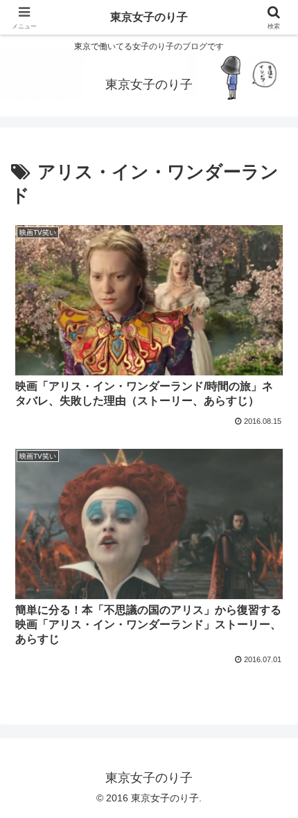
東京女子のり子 (149, 17)
